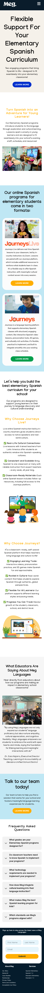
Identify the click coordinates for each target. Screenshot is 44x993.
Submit (22, 956)
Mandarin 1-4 (30, 978)
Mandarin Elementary (32, 976)
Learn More (22, 84)
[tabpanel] (22, 730)
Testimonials (6, 978)
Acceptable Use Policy (9, 985)
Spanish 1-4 (29, 973)
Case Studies (6, 976)
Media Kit (5, 973)
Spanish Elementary (32, 971)
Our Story (5, 971)
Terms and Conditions (9, 983)
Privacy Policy (6, 980)
